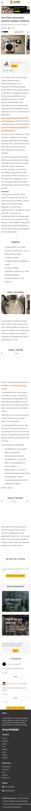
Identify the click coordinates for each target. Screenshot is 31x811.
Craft (3, 747)
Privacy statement (9, 801)
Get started (5, 769)
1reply (5, 702)
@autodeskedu (10, 791)
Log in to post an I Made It (15, 576)
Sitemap (4, 775)
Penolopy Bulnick (12, 683)
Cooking (4, 749)
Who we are (6, 778)
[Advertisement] (15, 9)
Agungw (9, 664)
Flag (6, 673)
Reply (15, 677)
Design (4, 744)
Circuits (17, 25)
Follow (14, 66)
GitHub (11, 71)
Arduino (24, 25)
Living (4, 752)
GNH (6, 71)
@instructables (10, 787)
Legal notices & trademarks (12, 807)
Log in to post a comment (15, 708)
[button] (2, 2)
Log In (15, 651)
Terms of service (23, 798)
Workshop (5, 741)
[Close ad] (28, 7)
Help (3, 772)
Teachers (5, 758)
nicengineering (8, 25)
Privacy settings (22, 801)
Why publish (6, 767)
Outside (4, 755)
